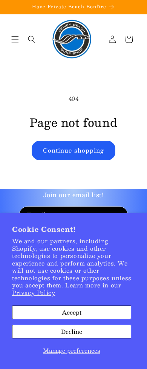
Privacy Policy (33, 292)
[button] (15, 39)
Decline (71, 331)
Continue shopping (73, 150)
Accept (71, 312)
